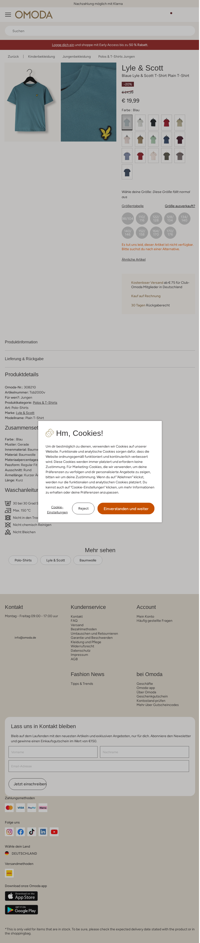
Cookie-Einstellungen (57, 509)
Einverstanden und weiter (126, 508)
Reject (83, 508)
